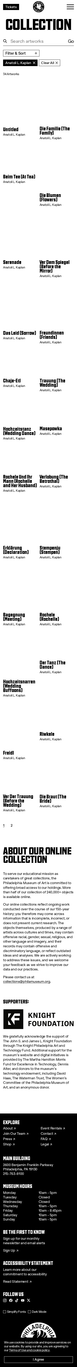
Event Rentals (51, 1128)
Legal (45, 1144)
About (8, 1128)
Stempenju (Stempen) (50, 550)
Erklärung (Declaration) (16, 550)
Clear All (47, 63)
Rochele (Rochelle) (49, 617)
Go (71, 41)
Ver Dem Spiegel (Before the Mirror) (55, 266)
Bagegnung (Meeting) (14, 617)
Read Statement (15, 1281)
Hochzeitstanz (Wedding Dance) (19, 431)
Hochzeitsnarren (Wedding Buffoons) (19, 686)
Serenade (12, 262)
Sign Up (9, 1250)
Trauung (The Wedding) (52, 383)
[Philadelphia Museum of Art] (38, 6)
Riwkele (47, 734)
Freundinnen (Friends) (52, 335)
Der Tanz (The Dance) (53, 665)
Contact (47, 1133)
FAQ (44, 1139)
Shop (7, 1144)
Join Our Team (14, 1133)
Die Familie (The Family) (55, 131)
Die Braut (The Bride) (53, 799)
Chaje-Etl (12, 381)
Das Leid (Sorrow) (19, 333)
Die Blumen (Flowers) (50, 197)
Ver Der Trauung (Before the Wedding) (18, 801)
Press (7, 1139)
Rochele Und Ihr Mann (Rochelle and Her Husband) (20, 481)
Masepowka (51, 429)
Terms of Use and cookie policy (29, 1350)
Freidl (8, 753)
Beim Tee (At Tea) (19, 177)
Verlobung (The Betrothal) (54, 479)
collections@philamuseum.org (26, 982)
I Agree (38, 1359)
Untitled (10, 129)
